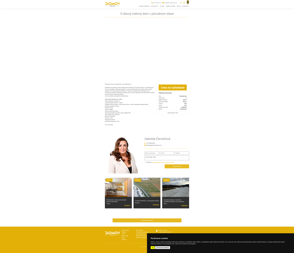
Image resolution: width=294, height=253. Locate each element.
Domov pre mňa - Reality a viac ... (112, 4)
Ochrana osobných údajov (143, 237)
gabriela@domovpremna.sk (153, 145)
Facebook (181, 2)
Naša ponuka (144, 6)
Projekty (154, 6)
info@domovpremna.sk (170, 3)
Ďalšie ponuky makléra (147, 220)
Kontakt (185, 6)
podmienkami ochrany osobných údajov (164, 162)
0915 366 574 (157, 3)
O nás (162, 6)
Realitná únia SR (188, 2)
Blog (179, 6)
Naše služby (170, 6)
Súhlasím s (161, 162)
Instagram (184, 2)
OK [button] (153, 247)
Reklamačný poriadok (142, 236)
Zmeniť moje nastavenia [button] (162, 247)
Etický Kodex (139, 230)
